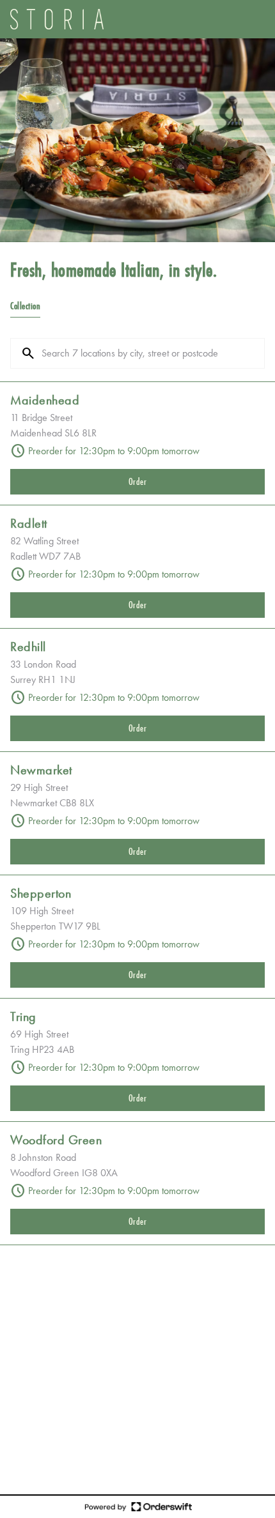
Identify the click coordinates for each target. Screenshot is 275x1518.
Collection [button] (25, 306)
